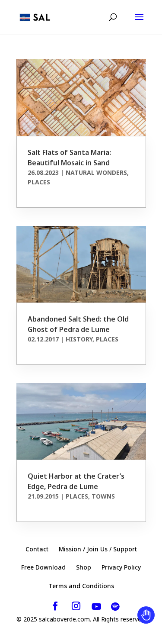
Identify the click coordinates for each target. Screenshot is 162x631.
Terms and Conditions (81, 586)
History (79, 339)
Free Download (43, 567)
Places (39, 182)
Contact (36, 549)
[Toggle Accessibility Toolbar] (146, 615)
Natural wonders (96, 172)
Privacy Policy (121, 567)
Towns (103, 496)
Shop (83, 567)
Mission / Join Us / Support (98, 549)
